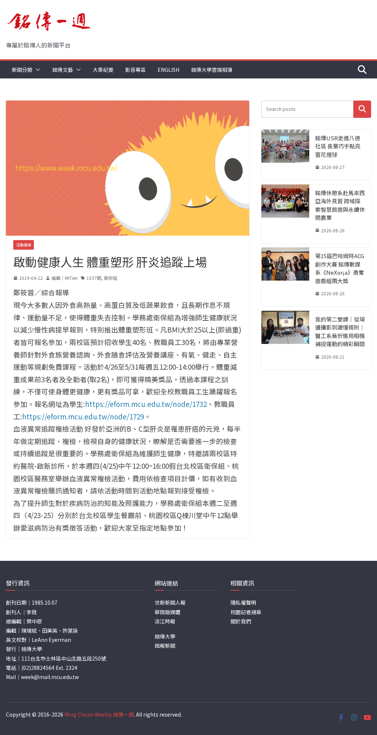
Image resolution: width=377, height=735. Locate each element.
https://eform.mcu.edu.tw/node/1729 (83, 416)
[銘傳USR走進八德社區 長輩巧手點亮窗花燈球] (285, 155)
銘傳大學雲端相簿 (211, 69)
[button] (36, 69)
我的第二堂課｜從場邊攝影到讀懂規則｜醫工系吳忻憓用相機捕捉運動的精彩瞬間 (340, 331)
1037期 (94, 278)
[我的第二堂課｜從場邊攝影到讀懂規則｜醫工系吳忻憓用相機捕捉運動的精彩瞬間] (285, 340)
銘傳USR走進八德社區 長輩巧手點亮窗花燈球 (337, 146)
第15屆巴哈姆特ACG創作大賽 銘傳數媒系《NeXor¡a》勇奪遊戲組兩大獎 (339, 268)
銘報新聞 (165, 645)
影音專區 (135, 69)
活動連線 (23, 244)
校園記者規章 (245, 612)
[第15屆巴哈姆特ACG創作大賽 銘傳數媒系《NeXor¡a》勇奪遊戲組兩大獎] (285, 276)
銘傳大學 (165, 636)
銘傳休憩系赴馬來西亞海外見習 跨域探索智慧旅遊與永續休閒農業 (340, 205)
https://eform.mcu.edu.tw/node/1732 (146, 404)
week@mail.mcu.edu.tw (50, 677)
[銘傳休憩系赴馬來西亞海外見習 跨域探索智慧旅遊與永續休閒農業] (285, 213)
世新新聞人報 (170, 602)
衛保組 (110, 278)
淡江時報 (165, 621)
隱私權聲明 (243, 602)
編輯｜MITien (65, 278)
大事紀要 (103, 69)
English (168, 69)
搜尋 (362, 109)
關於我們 (240, 621)
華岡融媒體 (167, 612)
